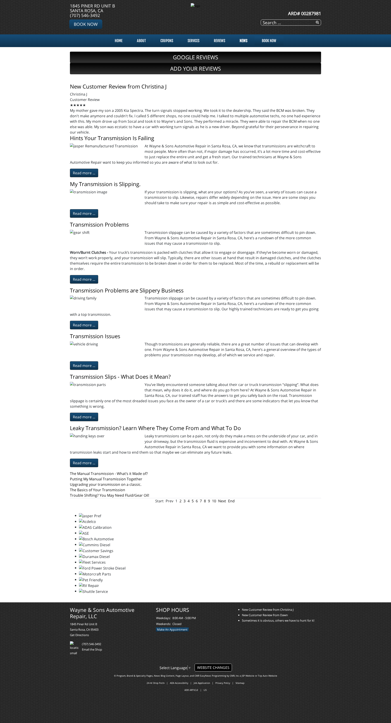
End (231, 500)
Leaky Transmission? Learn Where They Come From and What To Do (155, 428)
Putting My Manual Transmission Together (106, 478)
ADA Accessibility (179, 683)
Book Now (86, 24)
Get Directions (79, 635)
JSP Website (248, 675)
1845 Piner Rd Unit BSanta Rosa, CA (92, 8)
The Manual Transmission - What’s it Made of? (109, 473)
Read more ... (84, 172)
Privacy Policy (222, 683)
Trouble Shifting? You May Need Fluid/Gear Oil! (109, 495)
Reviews (219, 40)
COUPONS (166, 40)
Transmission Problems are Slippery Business (127, 290)
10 (214, 500)
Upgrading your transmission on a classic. (105, 484)
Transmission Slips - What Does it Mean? (120, 376)
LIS (205, 690)
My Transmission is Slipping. (105, 184)
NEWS (243, 40)
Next (222, 500)
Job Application (202, 683)
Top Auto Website (267, 675)
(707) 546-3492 (85, 15)
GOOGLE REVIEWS (195, 57)
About (141, 40)
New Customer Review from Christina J (118, 86)
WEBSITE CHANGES (213, 667)
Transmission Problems (99, 224)
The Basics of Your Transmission (97, 489)
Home (118, 40)
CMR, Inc (234, 675)
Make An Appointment (172, 629)
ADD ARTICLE (191, 690)
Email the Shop (92, 649)
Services (193, 40)
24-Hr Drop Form (156, 683)
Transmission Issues (95, 336)
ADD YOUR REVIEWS (195, 68)
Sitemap (240, 683)
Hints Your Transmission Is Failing (112, 138)
